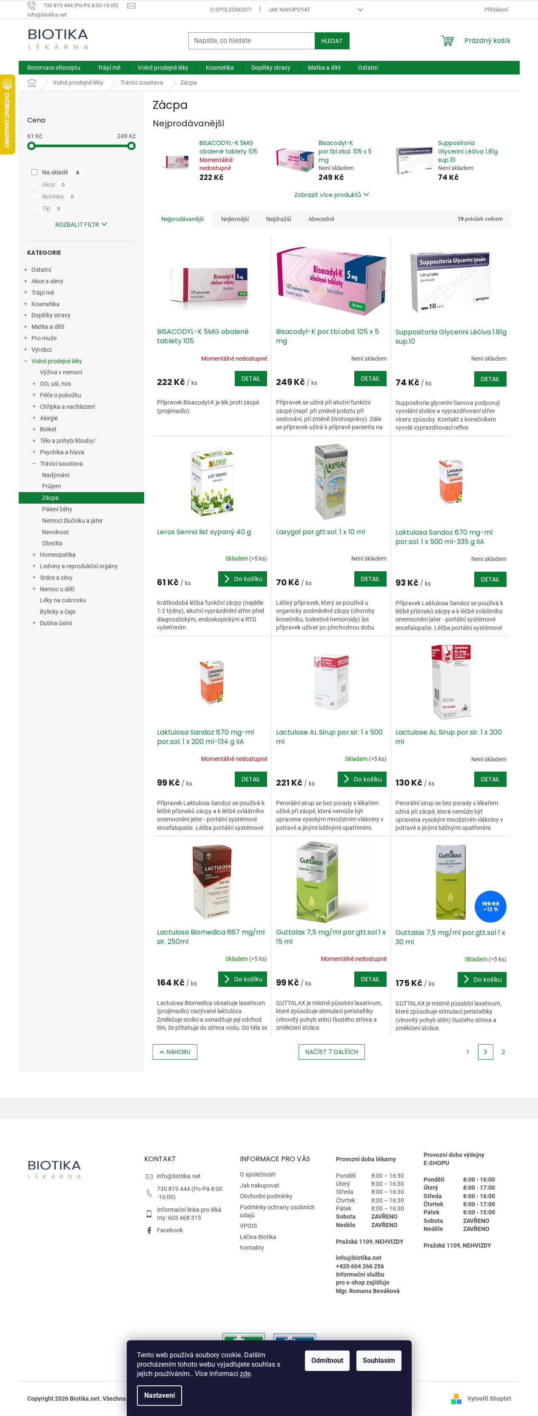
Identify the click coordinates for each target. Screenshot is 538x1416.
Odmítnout (327, 1360)
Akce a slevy (47, 281)
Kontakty (252, 1247)
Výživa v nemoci (61, 372)
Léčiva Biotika (258, 1237)
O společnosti (230, 9)
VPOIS (248, 1225)
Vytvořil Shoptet (489, 1398)
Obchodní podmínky (266, 1196)
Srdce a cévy (56, 577)
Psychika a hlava (62, 452)
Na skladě (61, 172)
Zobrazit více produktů (327, 195)
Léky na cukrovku (63, 600)
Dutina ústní (56, 623)
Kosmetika (45, 304)
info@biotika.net (179, 1176)
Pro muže (44, 338)
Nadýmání (55, 475)
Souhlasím (379, 1360)
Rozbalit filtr (77, 224)
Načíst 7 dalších (331, 1052)
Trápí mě (42, 292)
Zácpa (50, 497)
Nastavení (159, 1395)
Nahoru (179, 1052)
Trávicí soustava (61, 463)
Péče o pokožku (60, 395)
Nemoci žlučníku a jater (72, 520)
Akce (53, 184)
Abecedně (321, 219)
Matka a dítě (47, 326)
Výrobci (41, 349)
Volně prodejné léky (56, 361)
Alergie (49, 418)
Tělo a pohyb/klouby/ (68, 440)
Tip (51, 208)
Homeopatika (58, 554)
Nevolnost (55, 532)
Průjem (51, 486)
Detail (251, 378)
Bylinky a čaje (57, 611)
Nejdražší (278, 219)
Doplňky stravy (51, 315)
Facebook (170, 1230)
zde (245, 1374)
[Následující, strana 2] (485, 1052)
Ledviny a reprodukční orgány (79, 566)
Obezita (52, 543)
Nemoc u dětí (57, 589)
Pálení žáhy (57, 509)
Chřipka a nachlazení (67, 406)
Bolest (48, 429)
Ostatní (41, 269)
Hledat (332, 41)
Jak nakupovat (289, 9)
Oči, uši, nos (55, 383)
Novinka (58, 196)
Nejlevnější (235, 219)
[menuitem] (54, 67)
